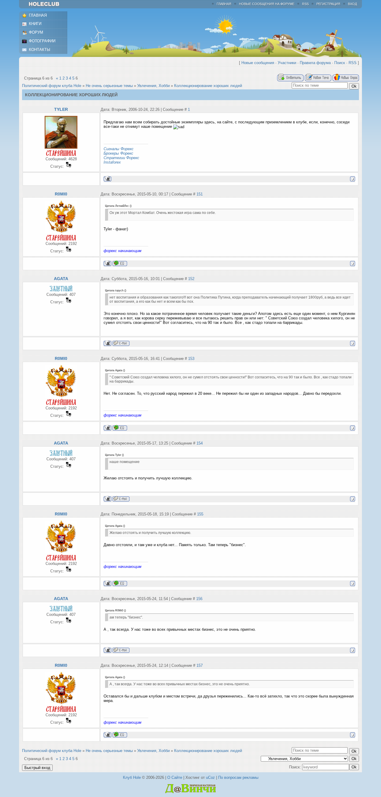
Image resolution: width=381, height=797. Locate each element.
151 (199, 194)
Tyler (61, 109)
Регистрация (328, 4)
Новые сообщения (257, 62)
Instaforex (112, 162)
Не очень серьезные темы (109, 85)
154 (199, 443)
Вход (352, 4)
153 (191, 358)
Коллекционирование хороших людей (208, 85)
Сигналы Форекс (119, 149)
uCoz (210, 777)
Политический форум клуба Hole (51, 85)
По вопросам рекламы (238, 777)
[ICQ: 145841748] (120, 263)
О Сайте (174, 777)
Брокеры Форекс (118, 153)
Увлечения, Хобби (153, 85)
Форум (36, 32)
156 (199, 598)
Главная (224, 4)
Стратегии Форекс (121, 158)
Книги (35, 23)
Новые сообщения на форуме (266, 4)
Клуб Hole (132, 777)
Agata (61, 278)
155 (200, 514)
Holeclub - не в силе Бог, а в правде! (47, 4)
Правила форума (315, 62)
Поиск (339, 62)
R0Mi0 (61, 194)
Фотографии (42, 41)
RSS (305, 4)
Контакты (39, 49)
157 (199, 665)
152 (191, 278)
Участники (287, 62)
